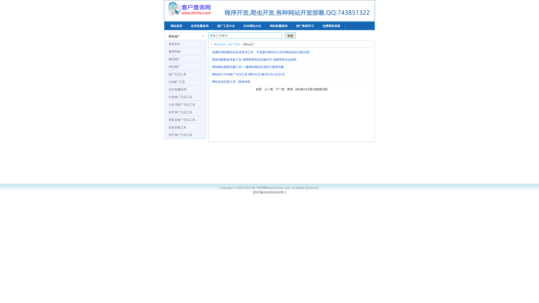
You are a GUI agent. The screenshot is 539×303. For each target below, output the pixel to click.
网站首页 (176, 26)
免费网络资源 (331, 26)
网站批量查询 (279, 26)
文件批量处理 (177, 89)
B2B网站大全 (252, 26)
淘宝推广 (174, 66)
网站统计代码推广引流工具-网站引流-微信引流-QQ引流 (248, 74)
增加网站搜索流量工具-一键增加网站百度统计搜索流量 (248, 67)
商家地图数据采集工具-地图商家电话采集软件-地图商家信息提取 (254, 59)
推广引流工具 (177, 74)
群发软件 (174, 44)
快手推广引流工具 (180, 135)
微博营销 (174, 51)
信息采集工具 (177, 127)
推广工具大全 (226, 26)
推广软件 (234, 44)
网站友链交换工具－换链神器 (231, 81)
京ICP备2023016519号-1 (269, 192)
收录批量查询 (200, 26)
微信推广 (174, 59)
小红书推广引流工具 (182, 104)
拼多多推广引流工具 (182, 119)
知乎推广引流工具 (180, 112)
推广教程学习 (305, 26)
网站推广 (174, 36)
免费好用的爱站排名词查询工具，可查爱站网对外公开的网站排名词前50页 (261, 52)
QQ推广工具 (177, 82)
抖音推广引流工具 (180, 97)
